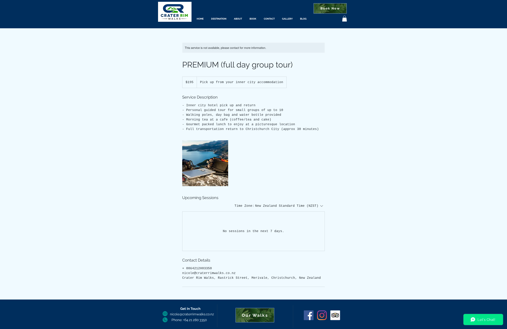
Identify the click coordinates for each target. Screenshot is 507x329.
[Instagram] (322, 315)
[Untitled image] (205, 163)
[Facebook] (309, 315)
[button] (344, 19)
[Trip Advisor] (335, 315)
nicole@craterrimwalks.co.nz (192, 314)
